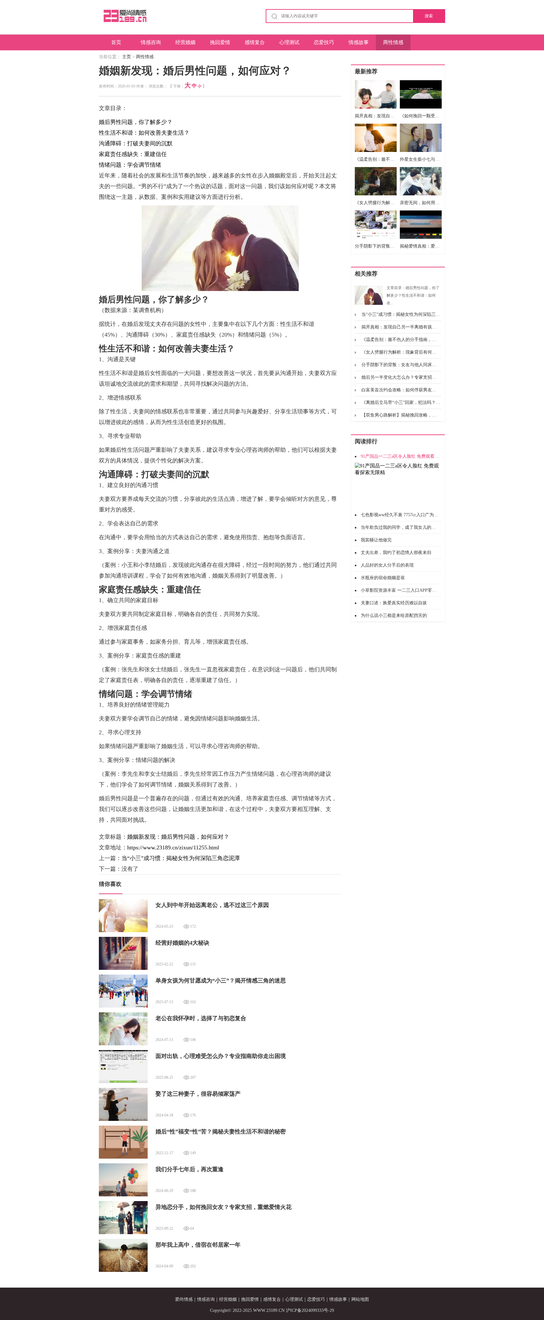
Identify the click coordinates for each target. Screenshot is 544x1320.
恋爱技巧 (324, 42)
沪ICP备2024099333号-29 (310, 1310)
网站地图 (360, 1299)
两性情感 (393, 42)
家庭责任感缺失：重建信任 (133, 154)
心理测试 (289, 42)
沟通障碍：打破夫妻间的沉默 (136, 143)
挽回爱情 (220, 42)
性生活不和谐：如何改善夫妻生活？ (144, 133)
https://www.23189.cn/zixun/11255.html (173, 847)
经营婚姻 (185, 42)
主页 (126, 56)
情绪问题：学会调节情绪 (130, 165)
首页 (116, 42)
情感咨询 (151, 42)
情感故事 (358, 42)
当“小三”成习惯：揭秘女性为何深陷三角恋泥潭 (181, 858)
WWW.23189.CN (269, 1310)
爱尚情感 (184, 1299)
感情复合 (255, 42)
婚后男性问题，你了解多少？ (136, 122)
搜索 (429, 16)
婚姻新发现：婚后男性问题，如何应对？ (178, 837)
